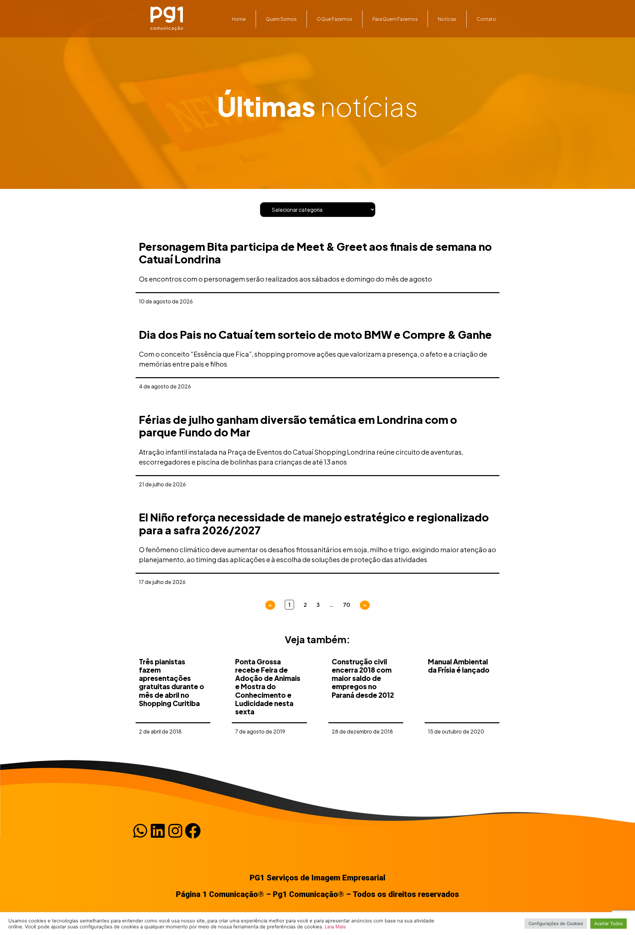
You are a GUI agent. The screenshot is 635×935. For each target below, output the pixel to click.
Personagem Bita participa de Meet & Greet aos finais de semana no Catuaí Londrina (315, 253)
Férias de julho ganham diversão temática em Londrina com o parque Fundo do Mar (298, 426)
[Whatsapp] (140, 831)
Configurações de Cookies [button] (556, 923)
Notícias (447, 19)
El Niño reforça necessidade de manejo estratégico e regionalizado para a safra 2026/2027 (314, 523)
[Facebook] (193, 831)
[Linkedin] (158, 831)
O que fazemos (334, 19)
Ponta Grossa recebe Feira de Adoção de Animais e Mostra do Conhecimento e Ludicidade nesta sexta (267, 686)
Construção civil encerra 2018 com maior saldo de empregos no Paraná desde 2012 (363, 678)
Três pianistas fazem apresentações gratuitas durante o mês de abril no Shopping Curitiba (171, 682)
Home (239, 19)
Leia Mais (335, 927)
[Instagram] (175, 831)
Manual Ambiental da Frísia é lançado (458, 665)
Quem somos (281, 19)
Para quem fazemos (395, 19)
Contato (486, 19)
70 (346, 604)
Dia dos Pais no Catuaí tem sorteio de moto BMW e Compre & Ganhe (315, 334)
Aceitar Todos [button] (608, 923)
